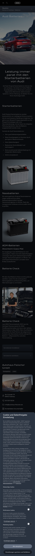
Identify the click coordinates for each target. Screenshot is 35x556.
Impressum (18, 483)
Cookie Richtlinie (16, 481)
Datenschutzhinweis (7, 483)
